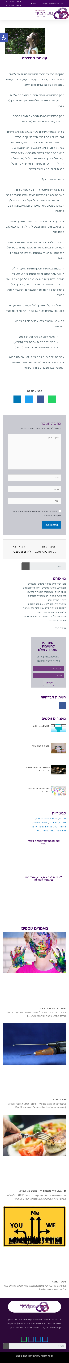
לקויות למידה (49, 830)
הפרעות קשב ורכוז (41, 746)
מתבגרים (61, 830)
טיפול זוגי (53, 822)
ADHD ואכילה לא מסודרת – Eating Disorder (42, 1191)
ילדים (34, 826)
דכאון (56, 826)
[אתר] (34, 501)
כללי (39, 830)
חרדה (63, 826)
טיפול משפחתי (40, 822)
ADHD (62, 822)
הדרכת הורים (45, 826)
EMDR (62, 818)
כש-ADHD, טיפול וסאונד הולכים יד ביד (38, 769)
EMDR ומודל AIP (41, 726)
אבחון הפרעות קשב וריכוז (53, 1008)
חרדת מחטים (59, 1099)
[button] (4, 37)
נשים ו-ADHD (59, 1281)
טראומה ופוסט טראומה (46, 818)
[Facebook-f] (62, 705)
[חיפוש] (26, 566)
